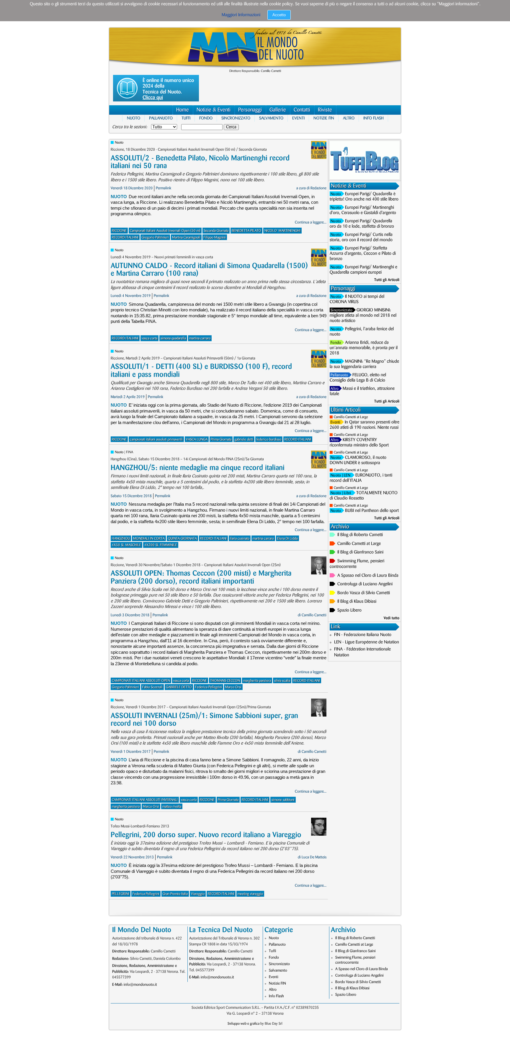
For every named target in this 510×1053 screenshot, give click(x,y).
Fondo (205, 118)
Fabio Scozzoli (152, 687)
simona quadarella (173, 338)
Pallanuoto (161, 118)
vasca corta (149, 338)
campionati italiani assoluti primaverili (156, 439)
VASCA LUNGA (196, 439)
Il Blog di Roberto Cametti (360, 535)
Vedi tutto (391, 618)
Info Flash (373, 118)
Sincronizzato (235, 118)
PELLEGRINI (120, 894)
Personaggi (250, 110)
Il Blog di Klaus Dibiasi (356, 601)
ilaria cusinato (239, 538)
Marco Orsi (233, 687)
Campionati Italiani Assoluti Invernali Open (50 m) (165, 230)
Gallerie (277, 110)
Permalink (163, 188)
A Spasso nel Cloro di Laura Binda (367, 576)
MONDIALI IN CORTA (149, 538)
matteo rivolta (171, 806)
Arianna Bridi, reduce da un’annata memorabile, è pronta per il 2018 (364, 348)
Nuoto (133, 118)
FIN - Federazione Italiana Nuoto (362, 635)
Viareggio (198, 894)
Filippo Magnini (215, 237)
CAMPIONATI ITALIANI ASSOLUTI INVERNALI (145, 799)
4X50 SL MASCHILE (126, 545)
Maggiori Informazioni (241, 15)
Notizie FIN (323, 118)
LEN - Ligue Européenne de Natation (366, 642)
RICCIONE (119, 230)
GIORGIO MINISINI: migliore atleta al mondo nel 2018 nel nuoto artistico (363, 315)
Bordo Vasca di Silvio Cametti (363, 593)
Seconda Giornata (216, 230)
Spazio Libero (349, 610)
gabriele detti (244, 439)
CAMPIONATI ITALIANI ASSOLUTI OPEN (141, 680)
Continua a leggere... (310, 222)
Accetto (279, 15)
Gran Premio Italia (175, 894)
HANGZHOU (121, 538)
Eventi (298, 118)
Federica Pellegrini (208, 687)
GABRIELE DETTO (179, 687)
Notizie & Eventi (214, 110)
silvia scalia (282, 680)
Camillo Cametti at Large (351, 417)
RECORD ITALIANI (125, 237)
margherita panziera (257, 680)
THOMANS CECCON (225, 680)
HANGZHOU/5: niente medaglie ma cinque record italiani (198, 467)
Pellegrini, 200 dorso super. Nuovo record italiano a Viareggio (206, 835)
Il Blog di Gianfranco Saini (360, 552)
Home (182, 110)
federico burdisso (268, 439)
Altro (348, 118)
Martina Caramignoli (186, 237)
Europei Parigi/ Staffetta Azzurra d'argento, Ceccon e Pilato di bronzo (363, 253)
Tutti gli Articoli (386, 280)
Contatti (302, 110)
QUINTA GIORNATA (182, 538)
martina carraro (199, 338)
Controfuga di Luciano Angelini (365, 584)
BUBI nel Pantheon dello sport (372, 511)
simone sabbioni (283, 799)
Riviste (325, 110)
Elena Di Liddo (287, 538)
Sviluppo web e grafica (243, 1023)
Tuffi (186, 118)
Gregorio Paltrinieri (155, 237)
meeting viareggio (250, 894)
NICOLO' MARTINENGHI (282, 230)
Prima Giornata (221, 439)
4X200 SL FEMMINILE (160, 545)
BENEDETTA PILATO (246, 230)
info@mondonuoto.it (140, 984)
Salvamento (271, 118)
